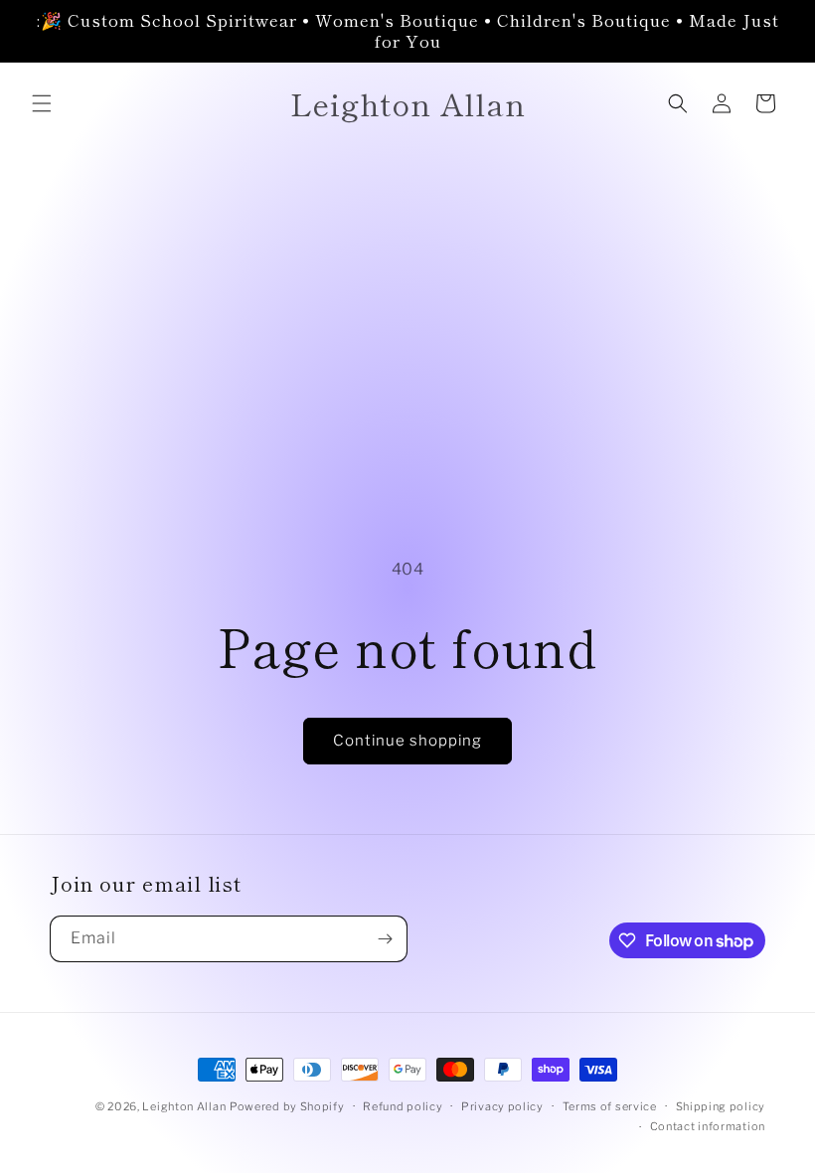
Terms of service (610, 1106)
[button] (42, 103)
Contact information (707, 1126)
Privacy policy (502, 1106)
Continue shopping (407, 741)
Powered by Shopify (287, 1106)
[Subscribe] (385, 939)
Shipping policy (721, 1106)
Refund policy (402, 1106)
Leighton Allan (184, 1106)
